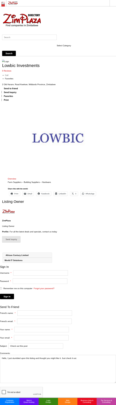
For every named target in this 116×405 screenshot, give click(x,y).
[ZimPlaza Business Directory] (55, 3)
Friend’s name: (7, 313)
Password (5, 281)
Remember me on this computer (17, 288)
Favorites (9, 78)
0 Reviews (6, 71)
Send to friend (11, 88)
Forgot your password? (44, 288)
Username (5, 273)
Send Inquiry (10, 92)
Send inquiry (11, 239)
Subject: (3, 346)
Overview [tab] (12, 179)
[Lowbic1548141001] (58, 138)
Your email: (6, 338)
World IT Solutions (14, 260)
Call (6, 75)
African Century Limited (17, 255)
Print (6, 100)
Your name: (6, 329)
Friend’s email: (7, 321)
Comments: (5, 353)
